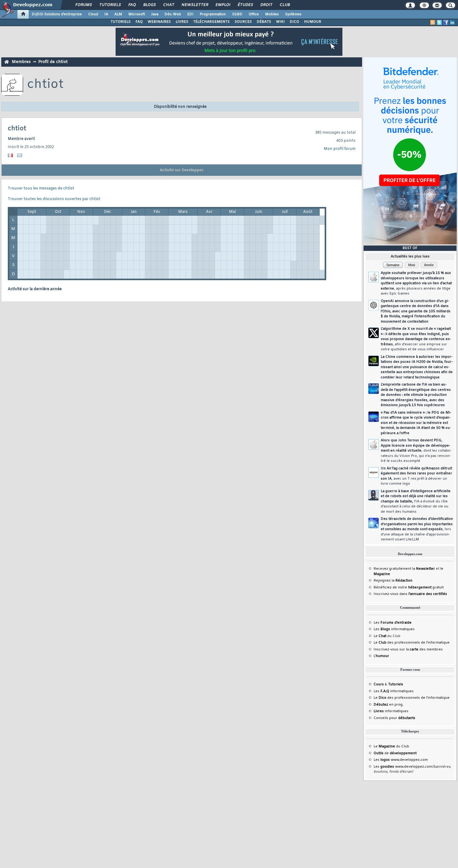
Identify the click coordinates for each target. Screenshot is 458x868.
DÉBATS (264, 22)
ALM (118, 14)
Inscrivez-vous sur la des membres (408, 649)
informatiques (391, 711)
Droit (266, 4)
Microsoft (136, 14)
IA (106, 14)
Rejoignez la (393, 580)
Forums (83, 4)
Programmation (213, 14)
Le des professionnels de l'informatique (412, 642)
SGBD (237, 14)
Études (245, 4)
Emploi (223, 4)
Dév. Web (173, 14)
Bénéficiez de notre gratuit (409, 587)
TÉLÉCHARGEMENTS (211, 22)
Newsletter (194, 4)
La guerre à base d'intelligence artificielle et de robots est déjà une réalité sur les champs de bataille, (416, 501)
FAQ (131, 4)
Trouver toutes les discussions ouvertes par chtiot (54, 199)
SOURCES (243, 22)
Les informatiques (394, 629)
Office (254, 14)
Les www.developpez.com (401, 760)
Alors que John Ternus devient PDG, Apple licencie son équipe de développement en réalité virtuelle (416, 450)
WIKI (280, 22)
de (395, 753)
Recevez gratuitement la (404, 569)
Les (393, 623)
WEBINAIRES (159, 22)
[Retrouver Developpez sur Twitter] (439, 22)
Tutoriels (109, 4)
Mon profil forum (339, 148)
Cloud (93, 14)
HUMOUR (312, 22)
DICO (294, 22)
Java (154, 14)
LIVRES (182, 22)
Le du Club (391, 746)
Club (284, 4)
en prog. (388, 705)
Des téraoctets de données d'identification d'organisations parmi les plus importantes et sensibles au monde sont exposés (417, 529)
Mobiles (272, 14)
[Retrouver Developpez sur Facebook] (445, 22)
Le (380, 636)
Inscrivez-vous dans (410, 594)
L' (381, 656)
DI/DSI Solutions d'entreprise (57, 14)
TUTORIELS (121, 22)
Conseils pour (394, 718)
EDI (190, 14)
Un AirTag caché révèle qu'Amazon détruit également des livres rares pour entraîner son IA (416, 476)
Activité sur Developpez (181, 170)
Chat (168, 4)
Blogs (149, 4)
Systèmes (293, 14)
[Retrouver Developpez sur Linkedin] (452, 22)
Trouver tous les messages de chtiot (41, 188)
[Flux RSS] (432, 22)
